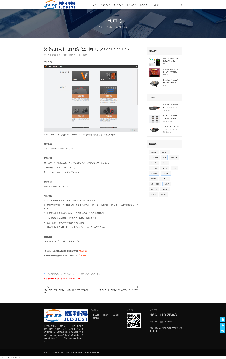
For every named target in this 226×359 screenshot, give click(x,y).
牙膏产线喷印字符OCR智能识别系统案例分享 (170, 60)
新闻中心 (117, 5)
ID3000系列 (154, 173)
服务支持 (143, 5)
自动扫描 (96, 315)
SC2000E (153, 194)
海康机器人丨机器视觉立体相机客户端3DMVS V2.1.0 (118, 290)
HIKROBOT (165, 189)
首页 (95, 5)
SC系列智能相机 (52, 274)
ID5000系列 (166, 173)
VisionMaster (64, 274)
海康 (164, 157)
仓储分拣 (163, 194)
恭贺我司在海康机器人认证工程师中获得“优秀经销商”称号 (171, 71)
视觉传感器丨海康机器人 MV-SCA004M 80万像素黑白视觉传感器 (171, 81)
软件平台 (96, 318)
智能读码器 (165, 152)
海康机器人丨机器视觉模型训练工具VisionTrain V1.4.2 (170, 117)
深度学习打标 (95, 274)
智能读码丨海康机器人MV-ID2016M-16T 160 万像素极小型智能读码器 (171, 128)
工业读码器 (154, 168)
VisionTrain (74, 274)
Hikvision (165, 163)
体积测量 (106, 315)
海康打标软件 (84, 274)
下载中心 (118, 27)
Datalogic (164, 168)
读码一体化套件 (155, 184)
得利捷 (174, 168)
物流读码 (167, 184)
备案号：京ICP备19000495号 (88, 352)
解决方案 (130, 5)
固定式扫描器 (154, 157)
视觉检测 (115, 315)
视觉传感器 (174, 157)
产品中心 (104, 5)
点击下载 (83, 251)
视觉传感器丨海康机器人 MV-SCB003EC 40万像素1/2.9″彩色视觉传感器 (171, 106)
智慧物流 (153, 178)
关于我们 (156, 5)
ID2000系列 (154, 163)
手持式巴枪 (154, 189)
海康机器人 (154, 152)
